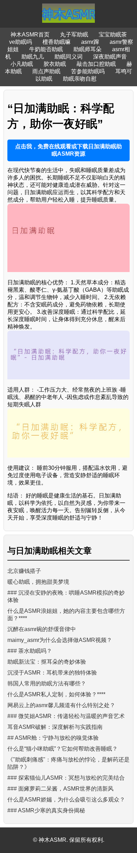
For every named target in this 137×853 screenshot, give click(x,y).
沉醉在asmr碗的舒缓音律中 (41, 629)
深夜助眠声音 (110, 57)
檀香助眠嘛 (57, 42)
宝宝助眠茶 (113, 35)
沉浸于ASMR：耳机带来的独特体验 (52, 673)
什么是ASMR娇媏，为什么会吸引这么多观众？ (66, 800)
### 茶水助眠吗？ (29, 651)
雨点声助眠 (46, 71)
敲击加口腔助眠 (96, 64)
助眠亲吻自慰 (80, 79)
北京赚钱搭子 (24, 571)
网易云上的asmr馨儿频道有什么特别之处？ (61, 705)
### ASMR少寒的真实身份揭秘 (46, 810)
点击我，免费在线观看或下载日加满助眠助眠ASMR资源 (68, 150)
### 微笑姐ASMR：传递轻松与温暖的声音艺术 (66, 716)
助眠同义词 (68, 57)
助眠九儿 (32, 57)
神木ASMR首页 (30, 35)
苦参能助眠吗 (88, 71)
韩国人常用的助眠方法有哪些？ (46, 683)
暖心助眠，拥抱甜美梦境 (38, 582)
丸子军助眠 (74, 35)
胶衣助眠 (55, 64)
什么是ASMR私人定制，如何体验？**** (56, 694)
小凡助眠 (22, 64)
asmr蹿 (90, 42)
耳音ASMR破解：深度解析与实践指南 (55, 727)
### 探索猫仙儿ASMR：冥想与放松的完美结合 (66, 778)
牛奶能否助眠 (46, 49)
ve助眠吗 (20, 42)
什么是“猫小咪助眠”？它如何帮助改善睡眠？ (62, 749)
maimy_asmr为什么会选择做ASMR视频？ (59, 640)
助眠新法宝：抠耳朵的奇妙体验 (46, 662)
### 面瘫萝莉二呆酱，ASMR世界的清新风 (60, 789)
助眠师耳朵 (87, 49)
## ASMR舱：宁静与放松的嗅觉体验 (53, 738)
